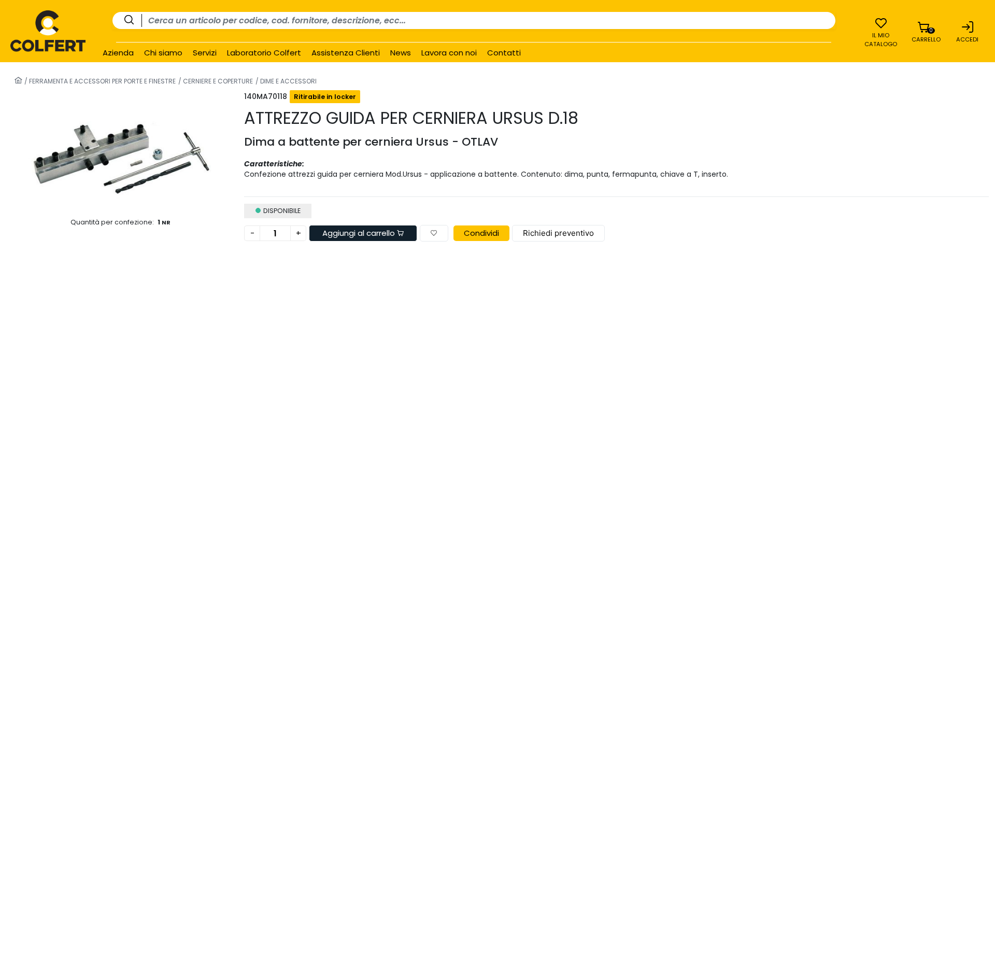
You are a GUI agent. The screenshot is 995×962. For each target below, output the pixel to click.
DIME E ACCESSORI (288, 81)
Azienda (118, 53)
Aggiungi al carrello (359, 233)
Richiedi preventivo (558, 233)
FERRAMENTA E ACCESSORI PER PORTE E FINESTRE (101, 81)
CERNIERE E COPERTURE (217, 81)
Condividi (481, 233)
